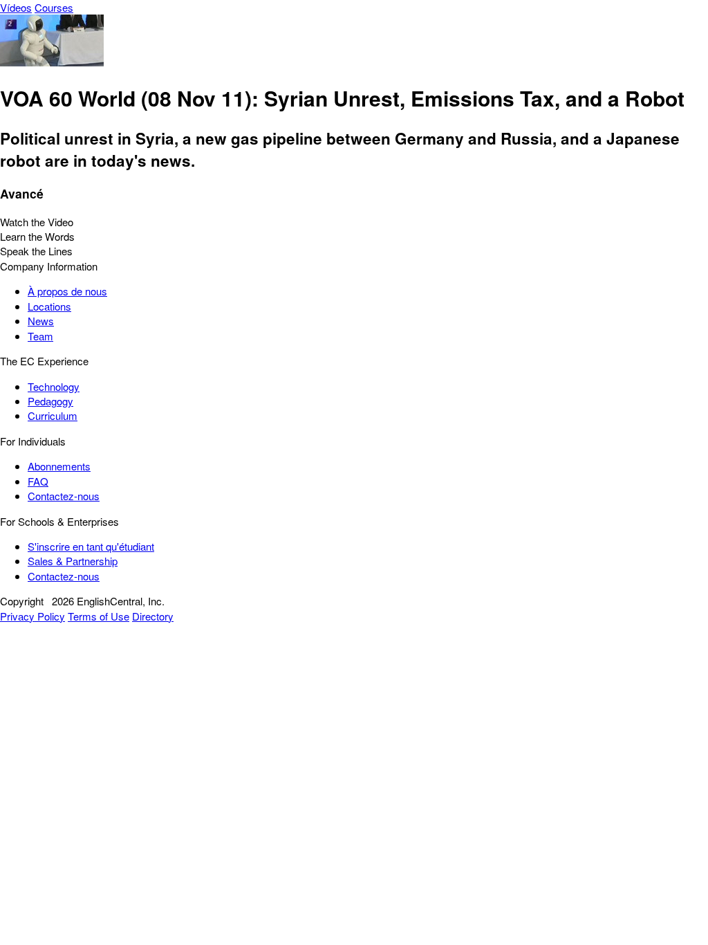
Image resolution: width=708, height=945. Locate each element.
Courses (54, 7)
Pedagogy (50, 401)
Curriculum (52, 415)
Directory (153, 616)
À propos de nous (67, 291)
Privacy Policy (32, 616)
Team (40, 336)
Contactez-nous (64, 495)
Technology (54, 386)
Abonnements (59, 466)
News (41, 320)
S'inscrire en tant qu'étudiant (91, 546)
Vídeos (16, 7)
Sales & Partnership (73, 560)
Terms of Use (98, 616)
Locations (49, 306)
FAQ (38, 481)
